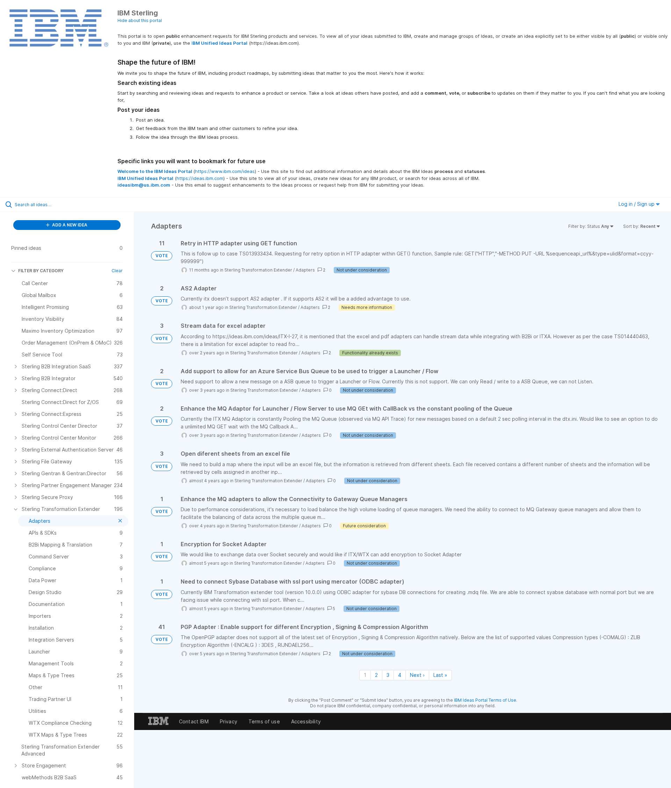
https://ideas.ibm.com (199, 178)
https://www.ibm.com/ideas (225, 171)
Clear (117, 270)
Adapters (305, 270)
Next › (417, 675)
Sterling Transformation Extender (258, 270)
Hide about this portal (139, 20)
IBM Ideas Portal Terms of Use (485, 700)
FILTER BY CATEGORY (41, 270)
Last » (440, 675)
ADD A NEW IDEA (69, 224)
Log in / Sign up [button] (637, 204)
